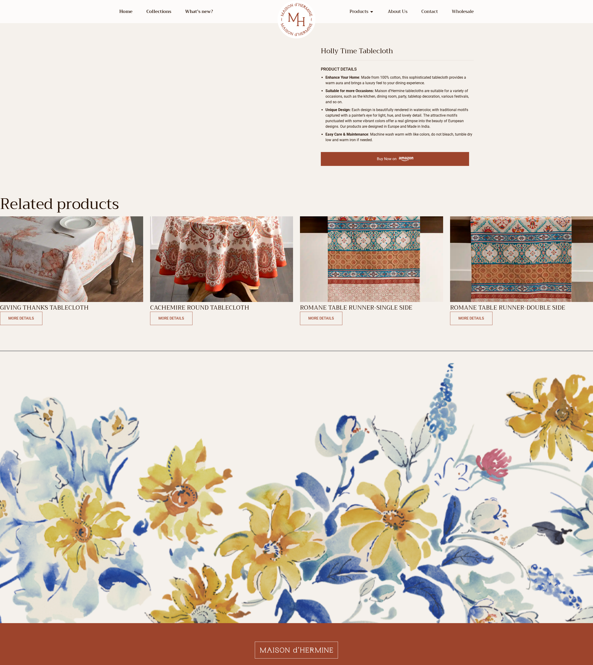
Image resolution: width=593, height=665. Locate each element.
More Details (21, 318)
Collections (158, 11)
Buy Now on (387, 159)
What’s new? (199, 11)
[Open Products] (371, 11)
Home (125, 11)
